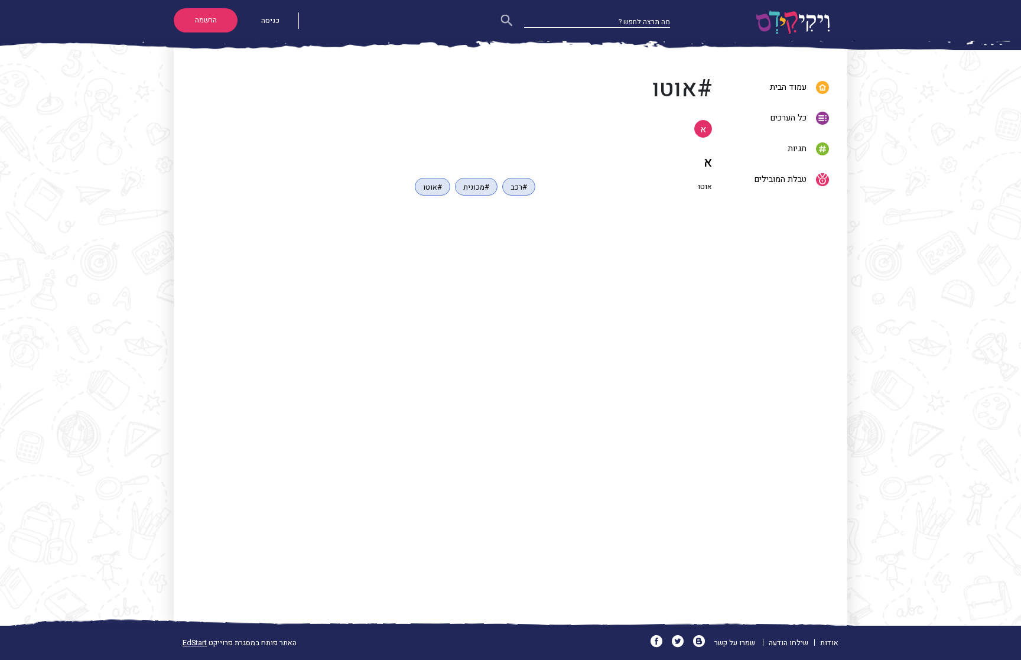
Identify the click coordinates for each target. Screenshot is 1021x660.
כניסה (270, 20)
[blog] (703, 643)
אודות (829, 643)
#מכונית (476, 187)
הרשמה (206, 20)
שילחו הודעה (788, 643)
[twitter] (681, 643)
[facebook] (660, 643)
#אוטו (432, 187)
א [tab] (703, 129)
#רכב (518, 187)
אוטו (705, 186)
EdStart (195, 643)
